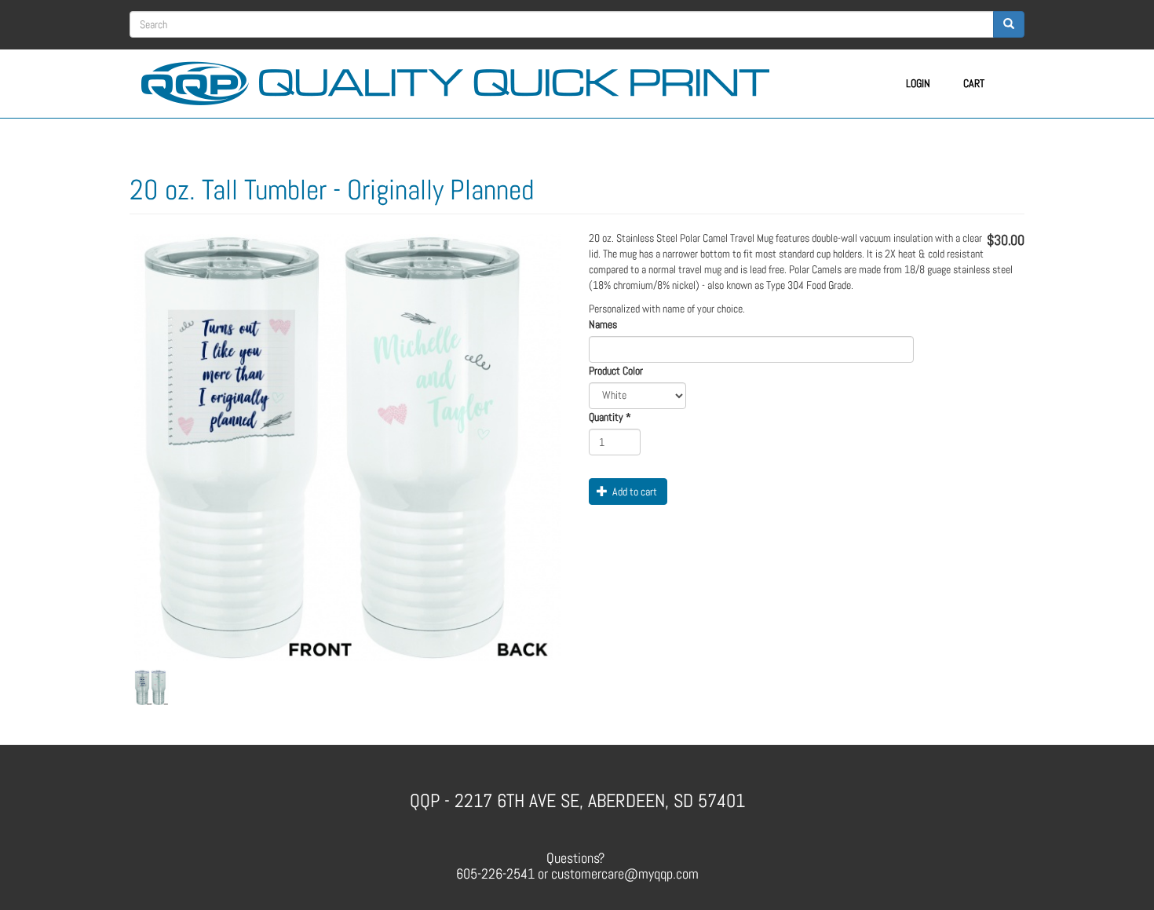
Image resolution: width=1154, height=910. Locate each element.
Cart (973, 83)
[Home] (461, 81)
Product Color (616, 371)
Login (918, 83)
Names (603, 324)
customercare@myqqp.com (625, 873)
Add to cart (633, 491)
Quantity (610, 417)
